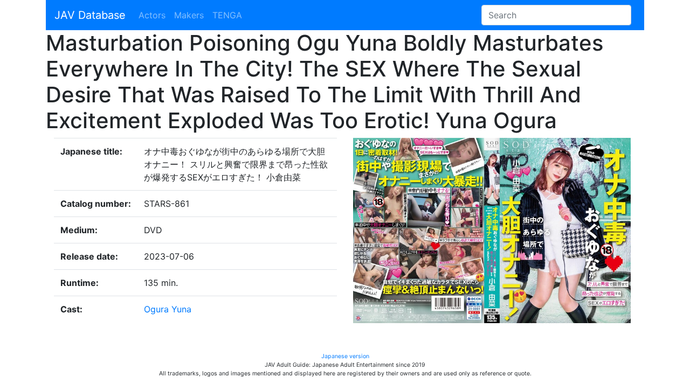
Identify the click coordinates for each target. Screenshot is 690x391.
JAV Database (90, 15)
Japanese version (345, 356)
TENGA (227, 15)
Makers (189, 15)
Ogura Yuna (167, 309)
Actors (152, 15)
